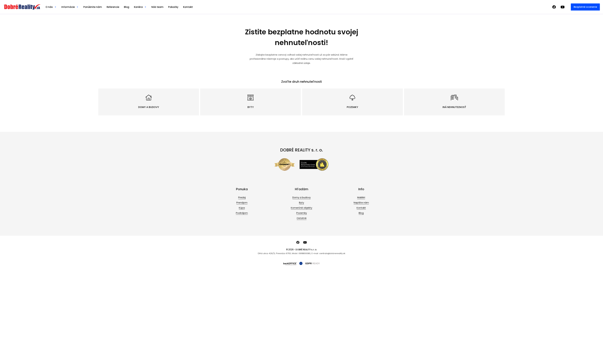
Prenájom (241, 202)
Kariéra (138, 7)
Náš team (157, 7)
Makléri (361, 197)
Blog (126, 7)
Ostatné (302, 218)
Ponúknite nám (92, 7)
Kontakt (188, 7)
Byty (301, 202)
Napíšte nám (361, 202)
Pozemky (301, 213)
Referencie (113, 7)
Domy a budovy (301, 197)
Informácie (68, 7)
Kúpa (242, 207)
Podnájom (242, 213)
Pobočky (173, 7)
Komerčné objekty (301, 207)
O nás (49, 7)
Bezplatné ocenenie (585, 6)
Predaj (242, 197)
